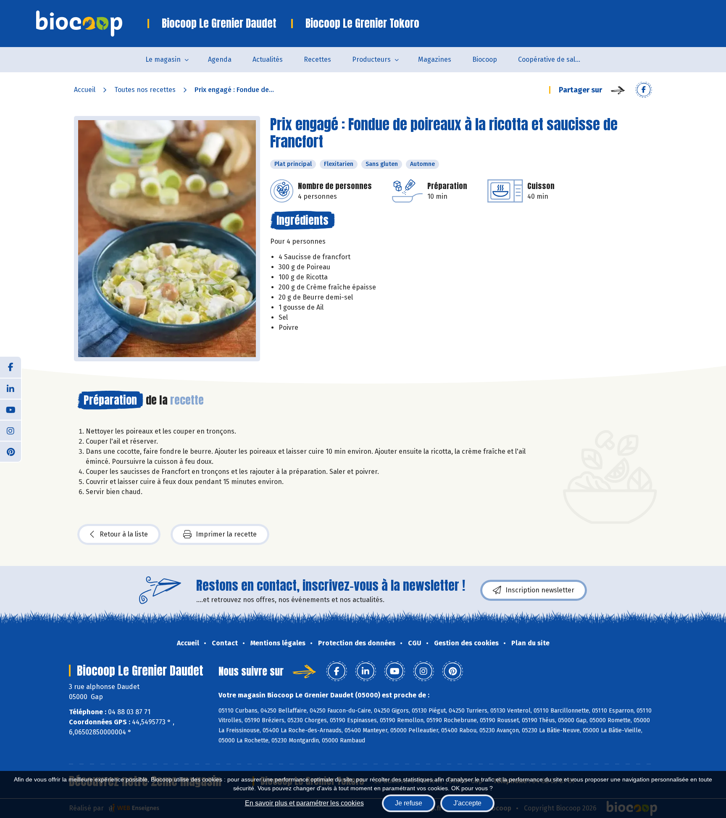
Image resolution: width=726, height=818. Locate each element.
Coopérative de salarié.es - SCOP (555, 59)
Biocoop (484, 59)
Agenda (219, 59)
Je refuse (408, 803)
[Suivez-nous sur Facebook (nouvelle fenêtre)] (10, 367)
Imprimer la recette (226, 534)
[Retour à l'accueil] (91, 24)
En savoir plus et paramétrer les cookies (304, 803)
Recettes (317, 59)
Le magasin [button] (163, 59)
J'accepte (467, 803)
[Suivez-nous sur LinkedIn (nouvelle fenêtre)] (10, 388)
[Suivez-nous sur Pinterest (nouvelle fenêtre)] (10, 451)
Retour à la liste (124, 534)
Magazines (434, 59)
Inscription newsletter (539, 590)
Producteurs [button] (371, 59)
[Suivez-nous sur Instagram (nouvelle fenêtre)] (10, 430)
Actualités (268, 59)
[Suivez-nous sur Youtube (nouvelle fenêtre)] (10, 409)
